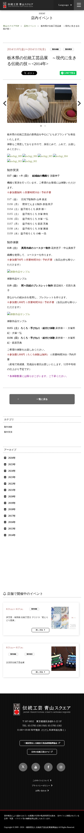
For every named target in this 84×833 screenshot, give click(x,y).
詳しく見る (39, 630)
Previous (5, 103)
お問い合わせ (40, 791)
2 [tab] (45, 126)
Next (78, 103)
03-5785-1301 (35, 726)
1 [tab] (41, 126)
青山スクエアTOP (11, 26)
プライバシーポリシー (41, 786)
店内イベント (30, 26)
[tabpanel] (42, 103)
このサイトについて (41, 781)
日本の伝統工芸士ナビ (40, 752)
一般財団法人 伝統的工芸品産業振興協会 (40, 743)
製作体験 (55, 49)
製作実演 (68, 49)
